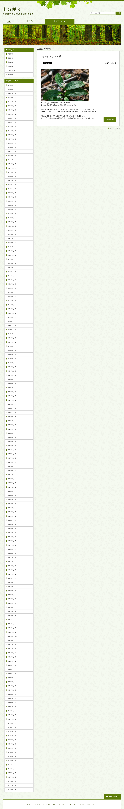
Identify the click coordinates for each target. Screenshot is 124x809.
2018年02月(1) (12, 441)
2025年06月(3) (12, 139)
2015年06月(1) (12, 537)
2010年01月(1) (12, 706)
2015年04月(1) (12, 545)
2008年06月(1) (12, 740)
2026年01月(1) (12, 110)
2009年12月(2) (12, 711)
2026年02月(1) (12, 106)
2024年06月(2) (12, 164)
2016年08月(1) (12, 495)
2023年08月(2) (12, 197)
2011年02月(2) (12, 657)
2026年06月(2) (12, 93)
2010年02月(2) (12, 702)
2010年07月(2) (12, 686)
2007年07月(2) (12, 785)
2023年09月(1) (12, 193)
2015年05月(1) (12, 541)
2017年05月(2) (12, 474)
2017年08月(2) (12, 462)
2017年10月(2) (12, 454)
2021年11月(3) (12, 275)
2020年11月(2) (12, 325)
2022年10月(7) (12, 230)
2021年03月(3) (12, 309)
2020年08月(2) (12, 338)
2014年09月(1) (12, 553)
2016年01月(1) (12, 516)
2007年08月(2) (12, 781)
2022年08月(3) (12, 238)
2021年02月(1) (12, 313)
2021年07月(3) (12, 292)
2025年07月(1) (12, 135)
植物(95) (10, 66)
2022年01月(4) (12, 267)
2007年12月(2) (12, 764)
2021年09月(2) (12, 284)
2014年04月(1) (12, 566)
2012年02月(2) (12, 611)
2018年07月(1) (12, 425)
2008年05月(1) (12, 744)
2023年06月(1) (12, 205)
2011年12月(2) (12, 619)
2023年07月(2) (12, 201)
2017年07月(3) (12, 466)
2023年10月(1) (12, 188)
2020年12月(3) (12, 321)
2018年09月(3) (12, 416)
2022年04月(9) (12, 255)
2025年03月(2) (12, 143)
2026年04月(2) (12, 97)
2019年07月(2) (12, 387)
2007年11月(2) (12, 769)
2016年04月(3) (12, 507)
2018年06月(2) (12, 429)
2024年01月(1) (12, 180)
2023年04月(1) (12, 213)
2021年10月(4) (12, 280)
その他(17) (11, 74)
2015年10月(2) (12, 520)
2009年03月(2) (12, 723)
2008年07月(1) (12, 735)
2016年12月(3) (12, 487)
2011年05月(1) (12, 648)
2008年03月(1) (12, 752)
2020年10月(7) (12, 329)
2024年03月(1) (12, 176)
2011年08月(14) (12, 636)
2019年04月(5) (12, 400)
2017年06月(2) (12, 470)
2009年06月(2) (12, 719)
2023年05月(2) (12, 209)
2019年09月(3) (12, 379)
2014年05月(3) (12, 561)
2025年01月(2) (12, 147)
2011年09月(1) (12, 632)
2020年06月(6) (12, 346)
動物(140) (10, 62)
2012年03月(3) (12, 607)
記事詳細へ (110, 119)
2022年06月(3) (12, 246)
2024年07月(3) (12, 159)
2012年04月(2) (12, 603)
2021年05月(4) (12, 300)
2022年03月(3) (12, 259)
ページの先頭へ (114, 128)
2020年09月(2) (12, 333)
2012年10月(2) (12, 578)
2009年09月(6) (12, 715)
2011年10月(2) (12, 628)
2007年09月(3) (12, 777)
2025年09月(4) (12, 126)
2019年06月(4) (12, 392)
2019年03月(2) (12, 404)
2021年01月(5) (12, 317)
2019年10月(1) (12, 375)
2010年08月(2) (12, 681)
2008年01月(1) (12, 760)
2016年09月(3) (12, 491)
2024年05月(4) (12, 168)
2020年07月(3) (12, 342)
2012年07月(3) (12, 590)
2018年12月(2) (12, 408)
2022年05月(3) (12, 251)
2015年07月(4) (12, 532)
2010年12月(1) (12, 665)
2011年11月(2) (12, 624)
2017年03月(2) (12, 483)
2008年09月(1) (12, 731)
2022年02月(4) (12, 263)
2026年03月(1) (12, 101)
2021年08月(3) (12, 288)
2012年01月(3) (12, 615)
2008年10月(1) (12, 727)
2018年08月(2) (12, 420)
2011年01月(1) (12, 661)
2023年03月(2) (12, 218)
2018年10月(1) (12, 412)
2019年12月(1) (12, 371)
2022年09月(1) (12, 234)
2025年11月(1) (12, 118)
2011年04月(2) (12, 653)
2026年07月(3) (12, 89)
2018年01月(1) (12, 445)
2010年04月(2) (12, 694)
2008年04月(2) (12, 748)
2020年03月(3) (12, 358)
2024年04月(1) (12, 172)
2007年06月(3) (12, 789)
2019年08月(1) (12, 383)
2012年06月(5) (12, 594)
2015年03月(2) (12, 549)
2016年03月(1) (12, 512)
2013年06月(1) (12, 574)
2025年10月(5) (12, 122)
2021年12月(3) (12, 271)
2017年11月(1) (12, 449)
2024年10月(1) (12, 151)
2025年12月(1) (12, 114)
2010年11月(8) (12, 669)
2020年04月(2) (12, 354)
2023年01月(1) (12, 222)
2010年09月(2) (12, 677)
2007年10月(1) (12, 773)
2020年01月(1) (12, 367)
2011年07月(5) (12, 640)
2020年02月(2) (12, 362)
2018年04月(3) (12, 433)
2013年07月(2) (12, 570)
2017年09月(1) (12, 458)
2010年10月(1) (12, 673)
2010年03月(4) (12, 698)
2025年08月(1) (12, 130)
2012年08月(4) (12, 586)
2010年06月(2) (12, 690)
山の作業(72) (11, 70)
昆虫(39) (10, 58)
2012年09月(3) (12, 582)
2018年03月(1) (12, 437)
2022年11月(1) (12, 226)
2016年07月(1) (12, 499)
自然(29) (10, 54)
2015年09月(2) (12, 524)
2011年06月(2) (12, 644)
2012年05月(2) (12, 599)
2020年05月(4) (12, 350)
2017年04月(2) (12, 479)
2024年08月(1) (12, 155)
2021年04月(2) (12, 305)
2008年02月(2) (12, 756)
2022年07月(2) (12, 242)
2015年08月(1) (12, 528)
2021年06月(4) (12, 296)
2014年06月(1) (12, 557)
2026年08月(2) (12, 85)
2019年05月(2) (12, 396)
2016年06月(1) (12, 503)
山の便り (40, 49)
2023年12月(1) (12, 184)
